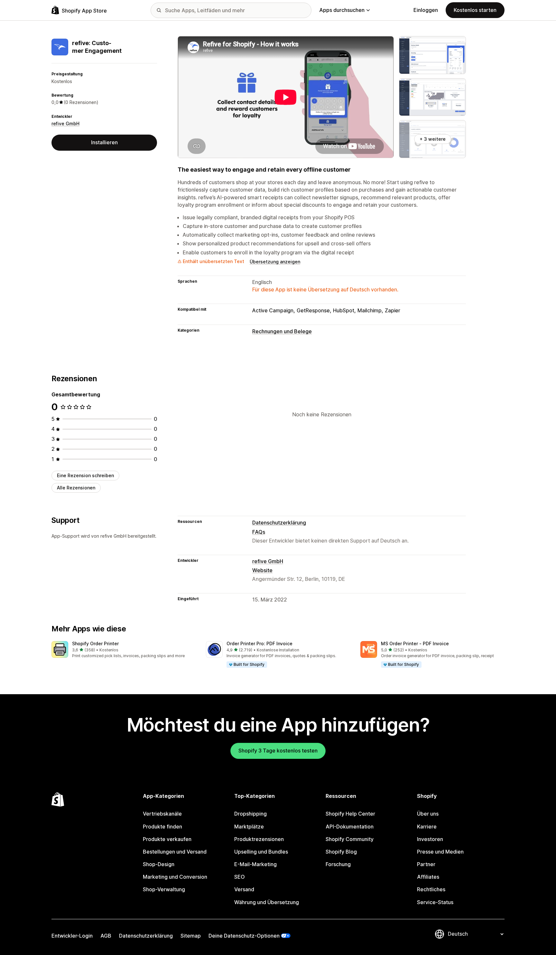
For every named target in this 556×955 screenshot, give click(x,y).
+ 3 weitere (433, 139)
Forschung (338, 864)
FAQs (258, 532)
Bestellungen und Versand (175, 851)
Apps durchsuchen (342, 10)
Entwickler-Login (72, 935)
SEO (239, 877)
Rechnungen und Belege (282, 331)
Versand (244, 889)
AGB (105, 935)
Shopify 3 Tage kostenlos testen (278, 750)
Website (262, 570)
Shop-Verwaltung (164, 889)
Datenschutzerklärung (279, 522)
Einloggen (425, 10)
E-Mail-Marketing (255, 864)
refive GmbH (65, 123)
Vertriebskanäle (162, 813)
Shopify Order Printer (95, 643)
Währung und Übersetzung (266, 902)
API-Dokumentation (350, 826)
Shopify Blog (341, 851)
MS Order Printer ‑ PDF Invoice (415, 643)
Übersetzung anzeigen (275, 261)
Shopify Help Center (350, 813)
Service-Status (435, 902)
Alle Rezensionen (76, 487)
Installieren (104, 142)
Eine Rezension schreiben (85, 475)
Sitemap (191, 935)
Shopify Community (350, 839)
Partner (426, 864)
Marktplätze (249, 826)
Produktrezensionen (259, 839)
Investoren (430, 839)
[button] (123, 650)
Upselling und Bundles (261, 851)
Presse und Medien (440, 851)
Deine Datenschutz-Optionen (244, 935)
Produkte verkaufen (167, 839)
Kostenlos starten (475, 10)
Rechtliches (431, 889)
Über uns (428, 813)
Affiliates (428, 877)
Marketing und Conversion (175, 877)
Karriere (427, 826)
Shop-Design (158, 864)
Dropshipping (250, 813)
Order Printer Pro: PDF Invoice (259, 643)
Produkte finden (162, 826)
